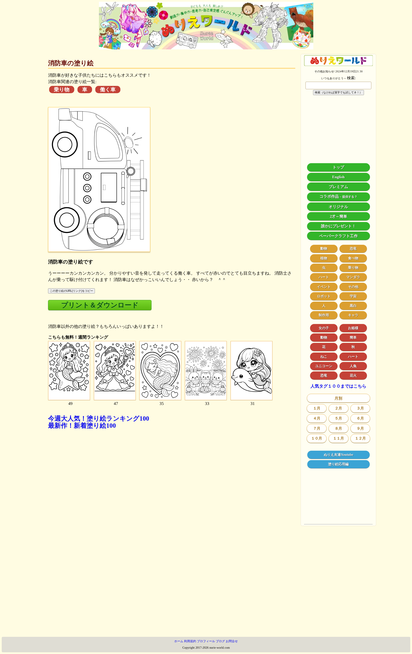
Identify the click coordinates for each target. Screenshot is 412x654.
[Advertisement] (171, 491)
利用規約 (190, 641)
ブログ (220, 641)
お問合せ (232, 641)
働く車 (108, 89)
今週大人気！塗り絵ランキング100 (98, 418)
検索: (351, 78)
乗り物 (62, 89)
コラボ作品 (329, 196)
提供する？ (349, 196)
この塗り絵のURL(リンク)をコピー (71, 290)
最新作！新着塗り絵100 (82, 425)
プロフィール (206, 641)
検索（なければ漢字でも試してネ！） (338, 92)
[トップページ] (206, 48)
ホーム (178, 641)
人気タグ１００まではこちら (338, 386)
